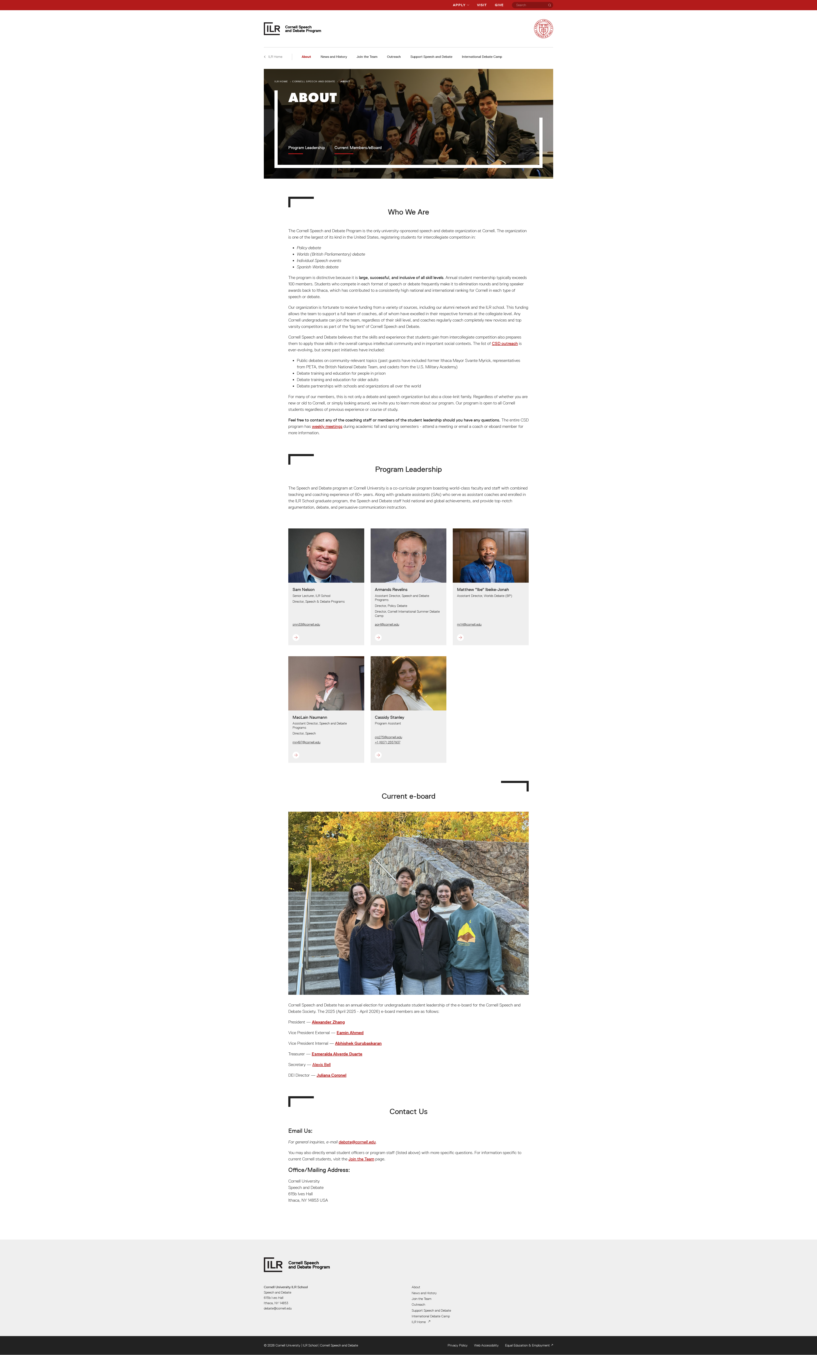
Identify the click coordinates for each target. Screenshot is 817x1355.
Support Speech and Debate (431, 57)
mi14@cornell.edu (469, 624)
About (306, 57)
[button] (319, 637)
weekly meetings (327, 426)
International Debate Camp (482, 57)
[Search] (549, 5)
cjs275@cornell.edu (388, 737)
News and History (334, 57)
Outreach (394, 57)
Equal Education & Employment (527, 1345)
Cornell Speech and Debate (313, 81)
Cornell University (288, 1345)
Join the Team (367, 57)
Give (499, 5)
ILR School (310, 1345)
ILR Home (281, 81)
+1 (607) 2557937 (387, 742)
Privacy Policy (458, 1345)
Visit (482, 5)
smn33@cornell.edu (306, 624)
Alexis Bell (321, 1064)
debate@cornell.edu (357, 1141)
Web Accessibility (486, 1345)
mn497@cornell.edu (306, 742)
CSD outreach (505, 343)
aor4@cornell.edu (387, 624)
